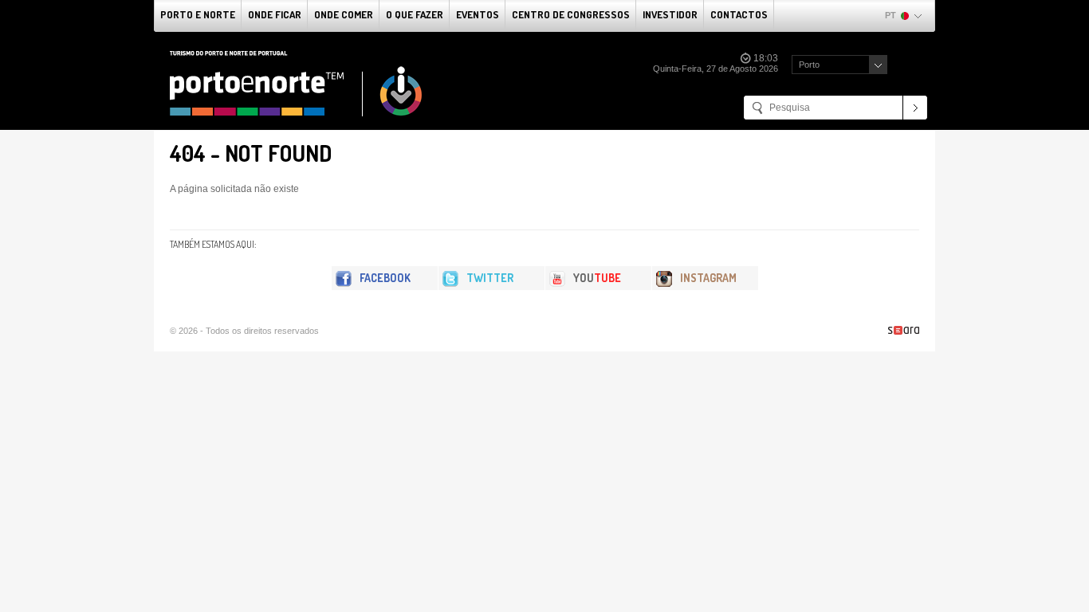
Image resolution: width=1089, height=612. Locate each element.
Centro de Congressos (571, 14)
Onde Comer (343, 14)
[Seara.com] (903, 330)
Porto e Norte (197, 14)
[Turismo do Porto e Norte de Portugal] (296, 83)
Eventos (477, 14)
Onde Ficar (274, 14)
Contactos (739, 14)
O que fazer (414, 14)
